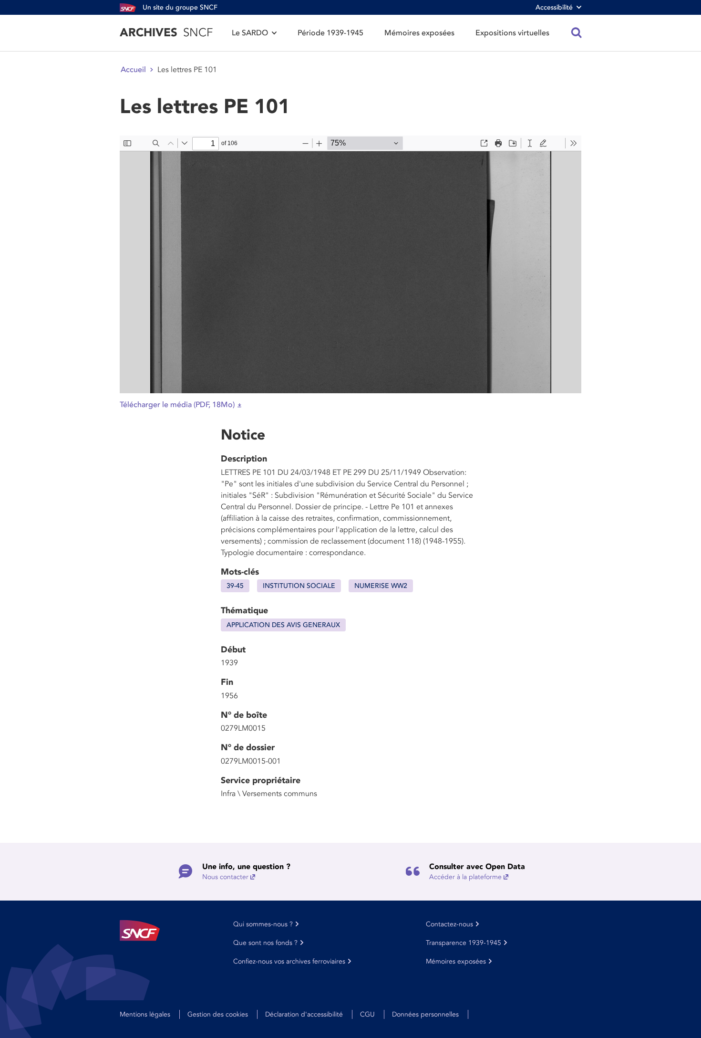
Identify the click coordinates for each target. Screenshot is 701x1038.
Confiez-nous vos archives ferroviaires (289, 961)
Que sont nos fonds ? (265, 943)
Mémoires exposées (419, 33)
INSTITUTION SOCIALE (299, 586)
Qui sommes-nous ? (263, 924)
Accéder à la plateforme (465, 877)
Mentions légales (145, 1014)
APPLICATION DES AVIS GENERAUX (283, 625)
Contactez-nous (449, 924)
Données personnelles (425, 1014)
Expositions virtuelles (512, 33)
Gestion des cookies (217, 1014)
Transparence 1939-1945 (463, 943)
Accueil (133, 69)
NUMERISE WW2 (380, 586)
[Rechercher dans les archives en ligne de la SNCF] (576, 32)
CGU (367, 1014)
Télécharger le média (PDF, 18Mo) (177, 404)
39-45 (235, 586)
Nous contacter (225, 877)
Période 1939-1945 (330, 33)
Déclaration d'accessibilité (304, 1014)
